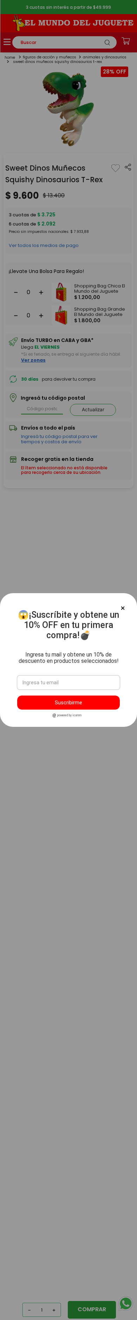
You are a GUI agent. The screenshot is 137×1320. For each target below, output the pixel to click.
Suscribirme (68, 702)
